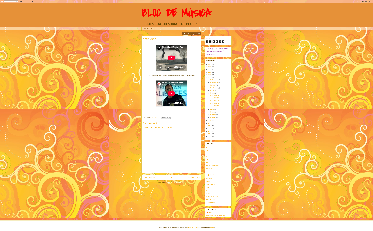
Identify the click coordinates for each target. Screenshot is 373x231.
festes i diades (210, 184)
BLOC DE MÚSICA (176, 13)
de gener (213, 117)
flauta (208, 187)
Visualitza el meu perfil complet (215, 215)
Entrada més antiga (193, 177)
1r (206, 147)
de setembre (214, 88)
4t (206, 156)
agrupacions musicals (212, 165)
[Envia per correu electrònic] (162, 118)
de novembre (214, 82)
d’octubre (213, 85)
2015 (210, 134)
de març (212, 112)
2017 (210, 128)
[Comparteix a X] (166, 118)
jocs (207, 190)
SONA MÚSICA (214, 95)
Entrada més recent (149, 177)
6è (207, 162)
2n (207, 150)
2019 (210, 123)
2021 (210, 77)
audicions (209, 168)
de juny (212, 90)
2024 (210, 69)
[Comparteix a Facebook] (168, 118)
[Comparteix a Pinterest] (170, 118)
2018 (210, 126)
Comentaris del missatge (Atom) (176, 182)
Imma (210, 212)
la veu (208, 193)
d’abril (212, 109)
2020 (210, 120)
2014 (210, 136)
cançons (208, 172)
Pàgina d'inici (148, 28)
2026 (210, 64)
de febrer (213, 114)
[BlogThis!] (164, 118)
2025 (210, 67)
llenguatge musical (212, 196)
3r (206, 153)
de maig (212, 93)
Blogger (212, 227)
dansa (208, 181)
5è (207, 159)
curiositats (209, 178)
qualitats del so (210, 199)
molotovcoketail (192, 227)
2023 (210, 72)
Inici (171, 177)
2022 (210, 75)
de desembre (214, 80)
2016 (210, 131)
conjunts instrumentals (213, 175)
